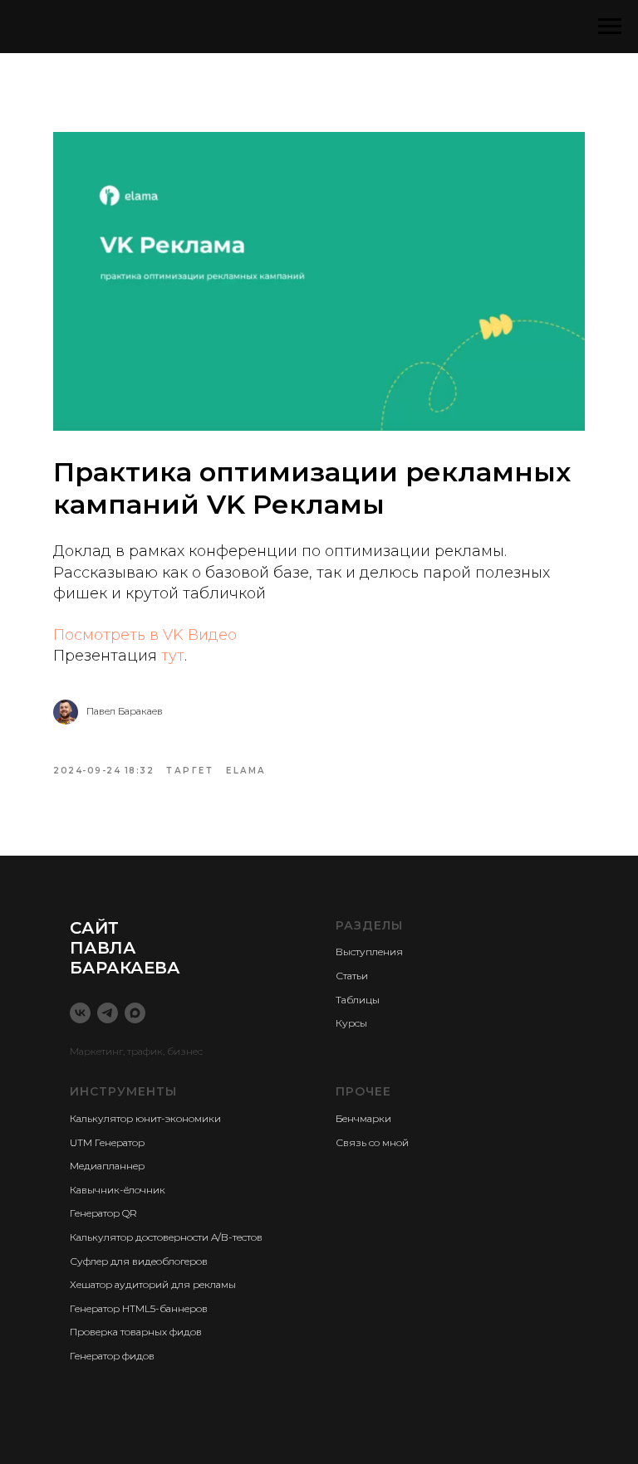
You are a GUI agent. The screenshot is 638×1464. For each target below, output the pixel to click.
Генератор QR (103, 1213)
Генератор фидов (112, 1355)
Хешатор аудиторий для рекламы (153, 1284)
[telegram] (107, 1013)
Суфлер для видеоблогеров (139, 1261)
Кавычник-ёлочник (117, 1189)
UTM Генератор (107, 1142)
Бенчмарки (363, 1118)
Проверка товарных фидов (136, 1331)
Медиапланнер (107, 1165)
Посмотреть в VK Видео (145, 635)
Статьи (352, 975)
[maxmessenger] (135, 1013)
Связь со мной (372, 1142)
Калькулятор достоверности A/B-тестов (166, 1237)
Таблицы (358, 999)
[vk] (80, 1013)
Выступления (369, 951)
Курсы (351, 1023)
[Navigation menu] (609, 26)
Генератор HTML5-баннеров (139, 1308)
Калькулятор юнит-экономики (145, 1118)
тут (172, 656)
